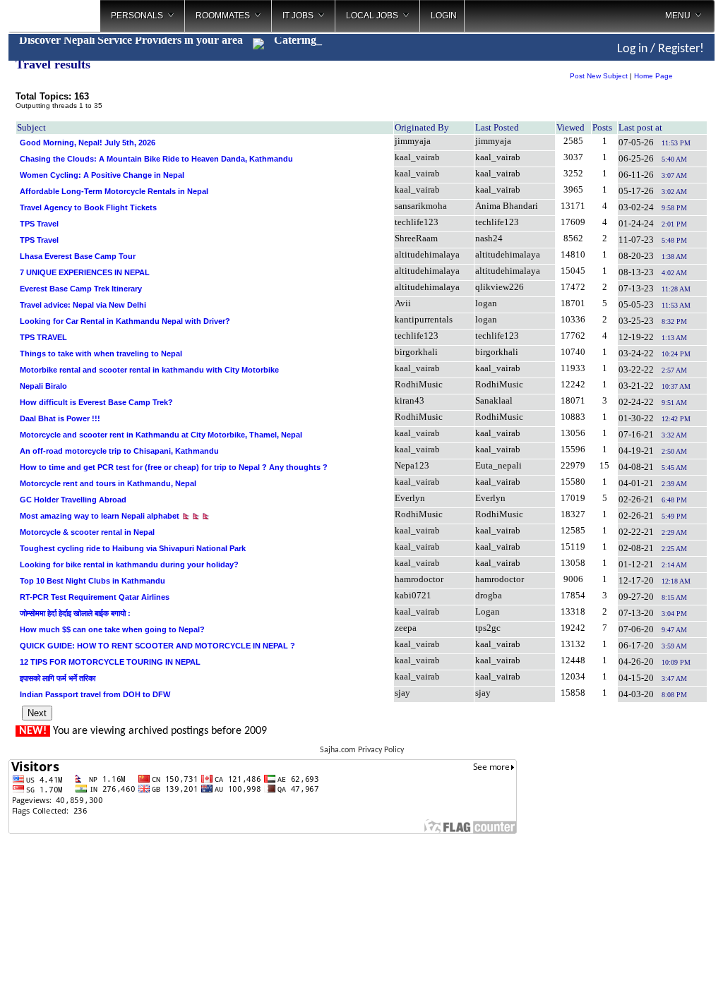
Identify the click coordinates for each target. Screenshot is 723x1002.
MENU (678, 15)
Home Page (653, 76)
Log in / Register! (660, 49)
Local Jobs (372, 15)
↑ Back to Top (656, 973)
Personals (137, 15)
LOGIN (444, 15)
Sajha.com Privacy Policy (362, 750)
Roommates (223, 15)
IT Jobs (297, 15)
